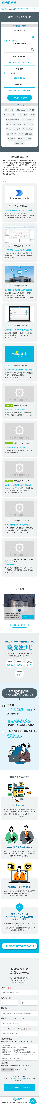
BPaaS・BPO (19, 143)
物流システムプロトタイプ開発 (15, 410)
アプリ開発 (31, 110)
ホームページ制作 (9, 115)
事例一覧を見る (18, 625)
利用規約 (13, 1078)
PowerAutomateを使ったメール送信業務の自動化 (19, 210)
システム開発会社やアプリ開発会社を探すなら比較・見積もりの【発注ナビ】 (19, 8)
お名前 (4, 997)
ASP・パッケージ (27, 119)
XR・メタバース (27, 129)
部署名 (4, 1008)
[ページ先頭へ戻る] (33, 1101)
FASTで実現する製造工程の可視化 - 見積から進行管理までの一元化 (19, 370)
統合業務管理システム (12, 565)
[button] (5, 605)
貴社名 (4, 987)
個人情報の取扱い (26, 1078)
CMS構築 (32, 115)
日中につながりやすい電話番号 (14, 1028)
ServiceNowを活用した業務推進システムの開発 (19, 485)
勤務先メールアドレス (10, 1018)
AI (16, 134)
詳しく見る (27, 617)
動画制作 (10, 134)
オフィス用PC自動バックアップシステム (18, 525)
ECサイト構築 (22, 115)
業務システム (5, 9)
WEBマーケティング (13, 129)
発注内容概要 (6, 1038)
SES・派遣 (11, 138)
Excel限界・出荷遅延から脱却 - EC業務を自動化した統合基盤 (19, 290)
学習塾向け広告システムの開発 (15, 447)
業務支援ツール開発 (24, 138)
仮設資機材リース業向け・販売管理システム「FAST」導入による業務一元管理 (19, 330)
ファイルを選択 (7, 1070)
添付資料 (5, 1063)
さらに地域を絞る (11, 41)
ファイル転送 (10, 73)
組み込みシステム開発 (13, 124)
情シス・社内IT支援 (25, 134)
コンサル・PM (28, 124)
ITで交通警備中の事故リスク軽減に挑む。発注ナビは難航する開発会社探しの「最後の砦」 (12, 616)
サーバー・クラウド (12, 119)
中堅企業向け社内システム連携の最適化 (18, 250)
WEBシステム (20, 110)
